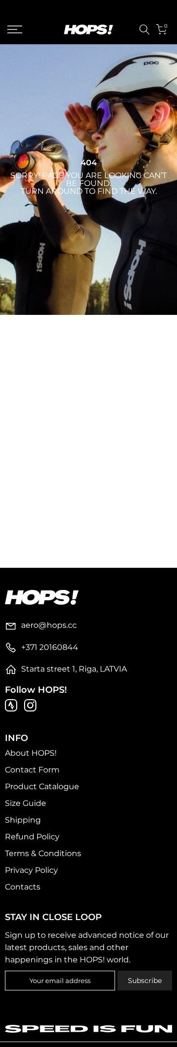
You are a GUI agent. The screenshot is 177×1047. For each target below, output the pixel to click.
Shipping (23, 820)
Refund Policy (32, 836)
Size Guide (25, 803)
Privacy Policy (31, 870)
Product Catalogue (42, 786)
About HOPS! (31, 753)
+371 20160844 (49, 647)
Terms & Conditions (43, 853)
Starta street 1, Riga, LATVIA (74, 669)
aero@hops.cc (49, 625)
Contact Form (32, 769)
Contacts (22, 887)
